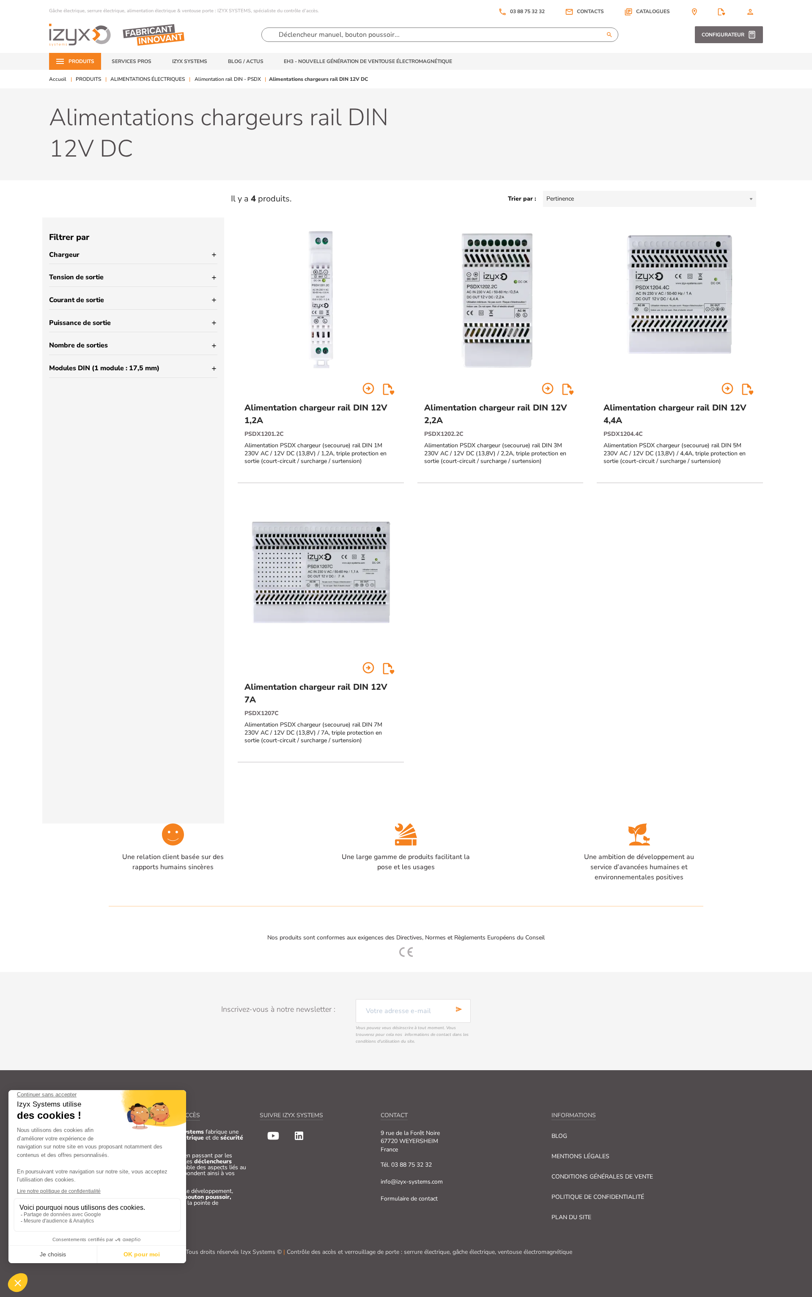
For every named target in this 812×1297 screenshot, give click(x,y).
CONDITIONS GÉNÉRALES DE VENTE (602, 1177)
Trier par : (522, 199)
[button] (647, 11)
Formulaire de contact (409, 1199)
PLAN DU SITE (571, 1217)
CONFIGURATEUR (723, 34)
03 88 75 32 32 (521, 12)
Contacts (590, 11)
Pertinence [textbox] (560, 199)
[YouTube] (273, 1136)
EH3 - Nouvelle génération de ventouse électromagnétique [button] (368, 61)
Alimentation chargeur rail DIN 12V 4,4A (675, 414)
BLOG (559, 1136)
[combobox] (649, 199)
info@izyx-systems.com (412, 1182)
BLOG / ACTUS (245, 61)
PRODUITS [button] (81, 61)
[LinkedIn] (299, 1136)
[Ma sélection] (721, 11)
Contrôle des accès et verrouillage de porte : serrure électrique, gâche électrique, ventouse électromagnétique (429, 1252)
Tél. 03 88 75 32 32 (406, 1165)
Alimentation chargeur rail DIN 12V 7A (315, 693)
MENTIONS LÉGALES (580, 1156)
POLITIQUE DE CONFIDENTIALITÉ (597, 1197)
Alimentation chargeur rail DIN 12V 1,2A (315, 414)
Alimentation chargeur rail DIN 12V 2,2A (495, 414)
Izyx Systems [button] (189, 61)
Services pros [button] (131, 61)
